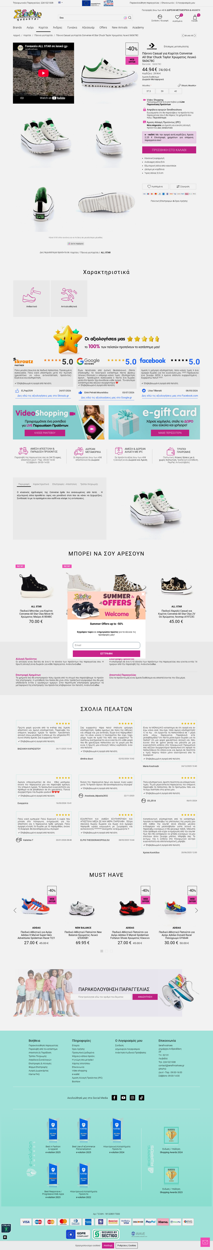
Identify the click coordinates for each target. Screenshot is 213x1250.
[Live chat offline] (205, 1242)
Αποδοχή (108, 1245)
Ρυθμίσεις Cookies (126, 1245)
